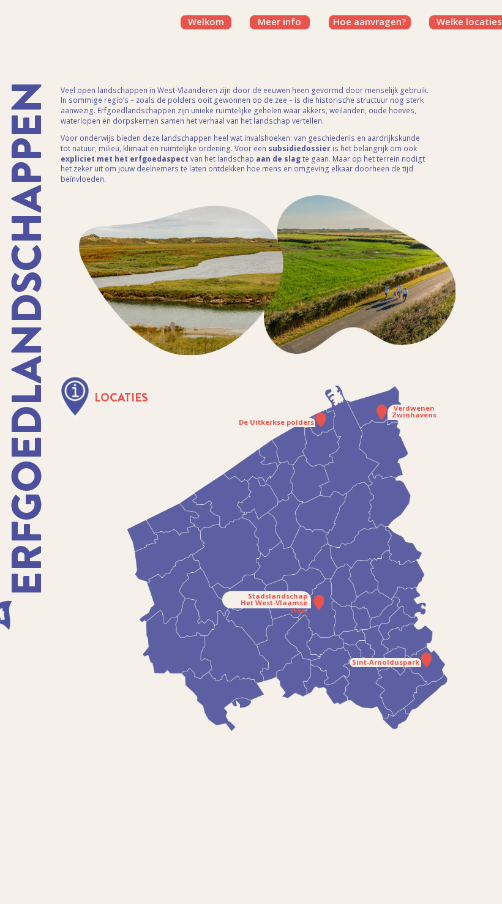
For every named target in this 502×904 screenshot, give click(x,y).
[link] (369, 22)
